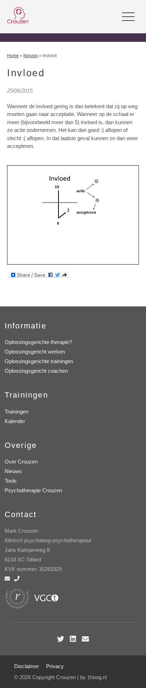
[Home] (17, 21)
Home (13, 55)
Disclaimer (26, 666)
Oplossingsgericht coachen (36, 371)
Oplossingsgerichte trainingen (39, 361)
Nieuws (30, 55)
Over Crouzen (21, 462)
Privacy (55, 666)
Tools (11, 481)
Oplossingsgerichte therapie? (38, 342)
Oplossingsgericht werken (35, 352)
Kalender (15, 421)
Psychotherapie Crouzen (33, 490)
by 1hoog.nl (93, 677)
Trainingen (16, 412)
